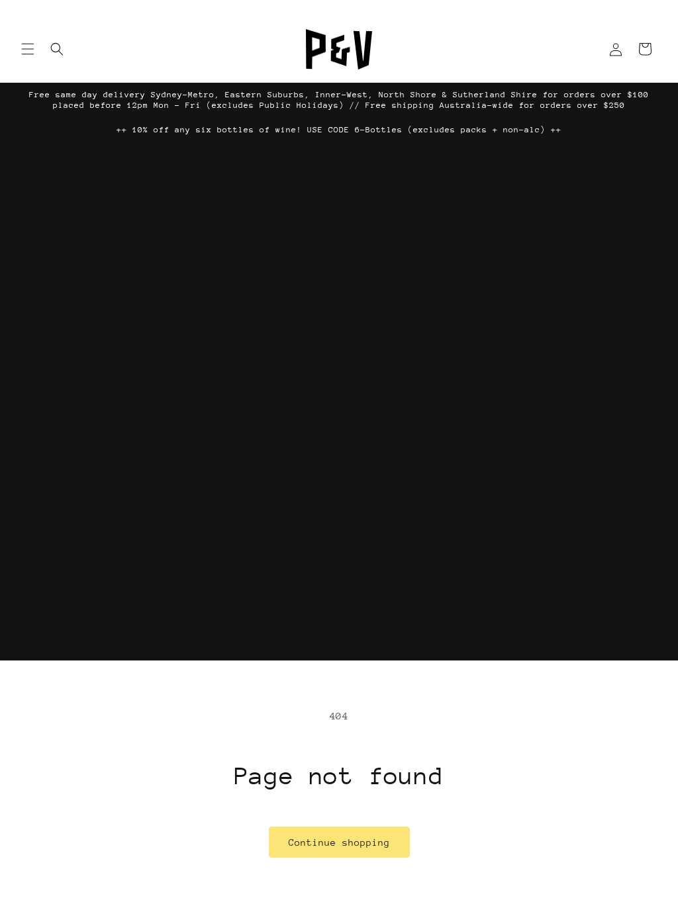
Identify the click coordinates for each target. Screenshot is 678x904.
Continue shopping (339, 842)
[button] (27, 49)
